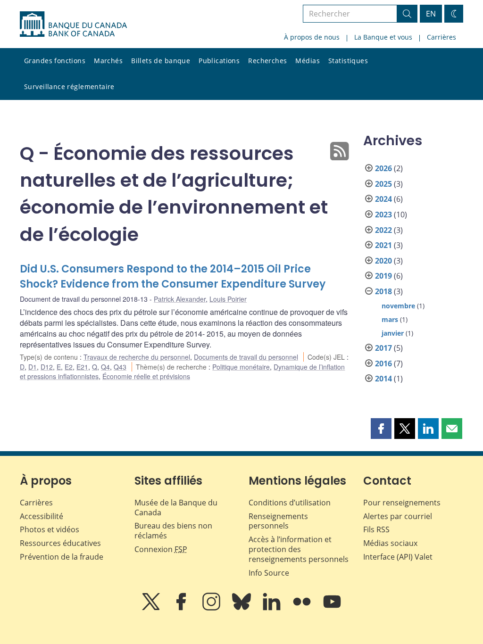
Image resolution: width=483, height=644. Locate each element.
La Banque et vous (383, 37)
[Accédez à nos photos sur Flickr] (303, 608)
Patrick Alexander (180, 299)
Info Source (269, 573)
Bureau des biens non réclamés (173, 530)
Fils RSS (376, 529)
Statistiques (348, 60)
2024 (383, 199)
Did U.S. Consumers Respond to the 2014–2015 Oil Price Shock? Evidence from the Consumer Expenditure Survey (172, 276)
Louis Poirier (228, 299)
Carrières (441, 37)
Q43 (120, 367)
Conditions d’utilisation (290, 502)
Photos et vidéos (49, 529)
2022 (383, 230)
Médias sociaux (390, 543)
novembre (398, 305)
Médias (307, 60)
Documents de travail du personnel (246, 357)
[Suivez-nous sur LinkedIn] (273, 608)
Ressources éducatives (60, 543)
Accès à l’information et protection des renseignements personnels (299, 549)
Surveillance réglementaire (69, 86)
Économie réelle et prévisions (146, 376)
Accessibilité (41, 516)
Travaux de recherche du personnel (136, 357)
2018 (383, 291)
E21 (82, 367)
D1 (32, 367)
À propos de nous (312, 37)
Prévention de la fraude (61, 557)
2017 (383, 348)
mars (390, 319)
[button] (381, 428)
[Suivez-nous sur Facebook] (182, 608)
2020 (383, 261)
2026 (383, 168)
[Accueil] (73, 24)
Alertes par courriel (397, 516)
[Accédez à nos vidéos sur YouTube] (332, 608)
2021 (383, 245)
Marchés (108, 60)
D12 (47, 367)
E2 (69, 367)
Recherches (267, 60)
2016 (383, 363)
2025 (383, 184)
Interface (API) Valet (398, 557)
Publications (219, 60)
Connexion (160, 549)
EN (431, 13)
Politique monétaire (241, 367)
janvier (393, 333)
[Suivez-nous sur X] (152, 608)
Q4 (105, 367)
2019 (383, 276)
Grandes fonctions (54, 60)
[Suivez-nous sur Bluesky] (242, 608)
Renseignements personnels (278, 521)
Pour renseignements (402, 502)
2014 (383, 378)
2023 (383, 214)
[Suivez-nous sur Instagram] (212, 608)
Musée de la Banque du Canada (175, 507)
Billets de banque (160, 60)
